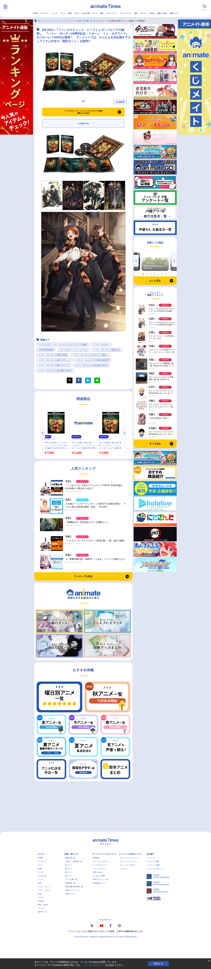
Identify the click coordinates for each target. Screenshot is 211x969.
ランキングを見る (83, 576)
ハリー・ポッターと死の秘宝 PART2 (55, 370)
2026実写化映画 (46, 350)
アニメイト (151, 858)
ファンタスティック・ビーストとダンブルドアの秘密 (63, 344)
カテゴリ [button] (41, 854)
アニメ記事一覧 (71, 879)
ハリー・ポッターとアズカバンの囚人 (90, 355)
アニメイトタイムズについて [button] (104, 854)
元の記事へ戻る (83, 123)
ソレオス (123, 869)
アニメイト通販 (153, 861)
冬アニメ (68, 876)
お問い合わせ (98, 872)
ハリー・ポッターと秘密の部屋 (53, 355)
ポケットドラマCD (127, 865)
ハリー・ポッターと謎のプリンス (54, 365)
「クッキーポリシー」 (93, 965)
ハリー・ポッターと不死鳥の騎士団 (93, 360)
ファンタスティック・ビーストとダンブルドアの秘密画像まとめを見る (83, 112)
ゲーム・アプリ (125, 13)
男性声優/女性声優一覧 (74, 887)
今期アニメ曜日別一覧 (73, 861)
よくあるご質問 (99, 876)
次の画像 (119, 102)
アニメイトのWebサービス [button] (130, 854)
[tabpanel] (155, 261)
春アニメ (68, 865)
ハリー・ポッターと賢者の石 (107, 350)
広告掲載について (99, 883)
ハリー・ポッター (101, 344)
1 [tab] (144, 273)
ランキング (45, 13)
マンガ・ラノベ (111, 13)
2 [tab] (148, 273)
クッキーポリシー (99, 865)
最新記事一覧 (70, 858)
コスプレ (143, 13)
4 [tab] (155, 273)
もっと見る (155, 280)
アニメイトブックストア (129, 858)
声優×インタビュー (72, 890)
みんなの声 (86, 13)
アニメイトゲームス (127, 861)
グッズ (95, 13)
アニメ (63, 13)
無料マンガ (174, 13)
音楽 (135, 13)
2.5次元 (152, 13)
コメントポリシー (99, 869)
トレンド (54, 13)
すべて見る (155, 443)
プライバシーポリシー (101, 861)
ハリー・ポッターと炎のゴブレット (55, 360)
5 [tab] (159, 273)
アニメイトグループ (155, 869)
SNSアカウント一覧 (100, 879)
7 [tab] (166, 273)
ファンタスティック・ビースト (73, 350)
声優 (69, 13)
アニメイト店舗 (153, 865)
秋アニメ (68, 872)
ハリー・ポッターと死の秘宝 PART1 (91, 365)
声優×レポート (71, 894)
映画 (101, 13)
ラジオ (76, 13)
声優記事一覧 (70, 883)
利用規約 (96, 858)
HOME (35, 13)
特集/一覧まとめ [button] (71, 854)
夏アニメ (68, 869)
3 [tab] (151, 273)
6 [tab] (162, 273)
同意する (158, 963)
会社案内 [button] (150, 854)
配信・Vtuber (162, 13)
